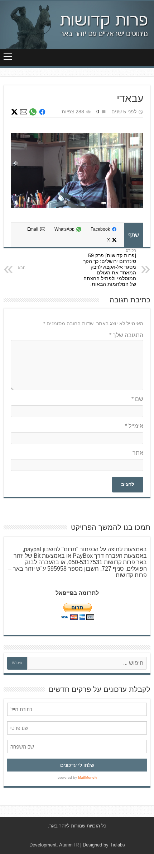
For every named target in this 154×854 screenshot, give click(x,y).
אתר (138, 453)
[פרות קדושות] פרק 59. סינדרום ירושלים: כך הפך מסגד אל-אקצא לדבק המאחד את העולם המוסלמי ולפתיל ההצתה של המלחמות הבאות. (109, 270)
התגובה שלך (126, 335)
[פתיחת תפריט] (8, 57)
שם (137, 399)
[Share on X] (14, 111)
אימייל (134, 426)
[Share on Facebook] (42, 111)
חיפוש (17, 662)
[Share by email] (23, 111)
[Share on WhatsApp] (33, 111)
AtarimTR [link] (69, 845)
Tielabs (117, 845)
